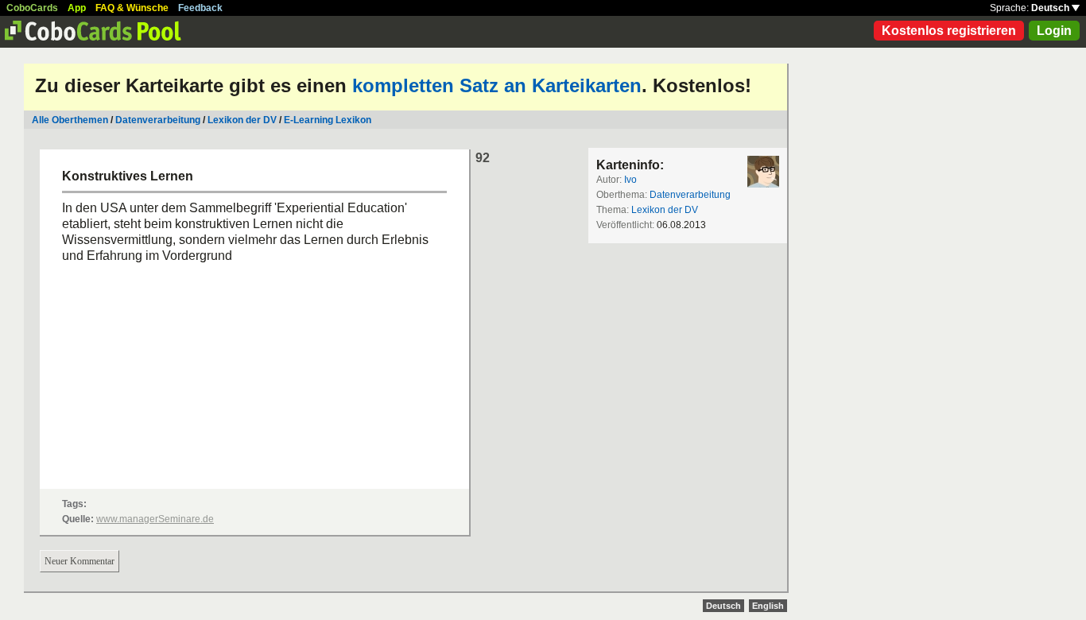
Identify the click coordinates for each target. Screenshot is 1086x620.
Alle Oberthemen (70, 120)
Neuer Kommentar (79, 561)
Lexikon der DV (242, 120)
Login (1054, 30)
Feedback (200, 8)
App (77, 8)
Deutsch (1051, 8)
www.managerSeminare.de (155, 519)
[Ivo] (763, 172)
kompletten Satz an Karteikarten (497, 85)
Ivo (630, 179)
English (768, 605)
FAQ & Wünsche (132, 8)
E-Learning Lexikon (327, 120)
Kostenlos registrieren (949, 30)
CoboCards (32, 8)
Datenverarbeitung (157, 120)
